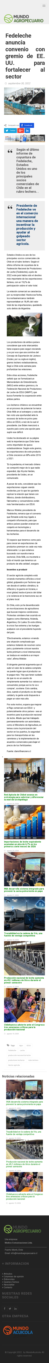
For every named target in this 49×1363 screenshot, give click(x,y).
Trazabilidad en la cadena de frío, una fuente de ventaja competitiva (23, 934)
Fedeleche (12, 1050)
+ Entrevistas (8, 1279)
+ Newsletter (8, 1284)
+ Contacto (7, 1287)
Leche (22, 1050)
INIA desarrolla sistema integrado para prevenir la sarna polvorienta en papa (24, 890)
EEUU (29, 1046)
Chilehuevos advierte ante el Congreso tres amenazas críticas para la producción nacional (24, 1027)
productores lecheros (16, 1060)
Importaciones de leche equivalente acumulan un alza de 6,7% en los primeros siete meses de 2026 (22, 844)
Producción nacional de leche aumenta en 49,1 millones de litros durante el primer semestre (24, 980)
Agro (21, 1046)
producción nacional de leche (19, 1055)
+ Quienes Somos (10, 1282)
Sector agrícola (14, 1065)
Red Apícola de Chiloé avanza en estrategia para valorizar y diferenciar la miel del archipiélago (24, 797)
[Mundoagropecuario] (24, 16)
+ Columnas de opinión (13, 1276)
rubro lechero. (33, 1060)
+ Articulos (7, 1274)
